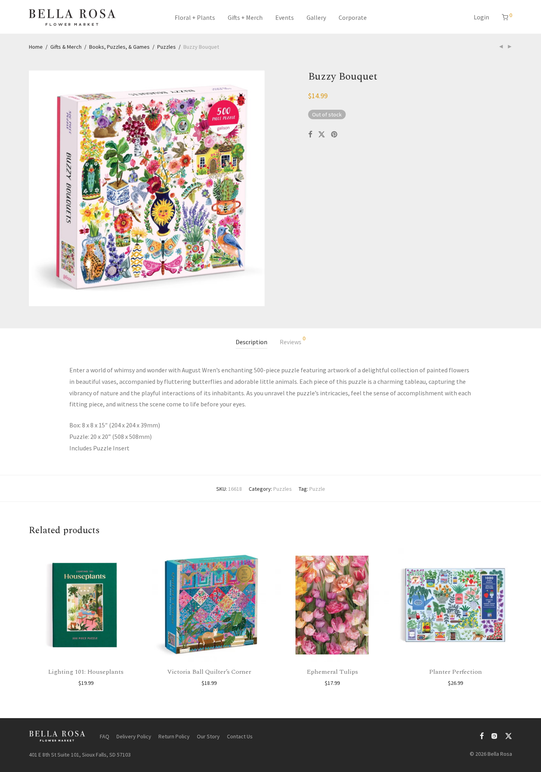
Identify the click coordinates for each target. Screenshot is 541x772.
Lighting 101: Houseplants (86, 672)
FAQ (104, 736)
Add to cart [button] (85, 682)
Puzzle (317, 488)
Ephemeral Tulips (332, 672)
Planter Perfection (455, 672)
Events (284, 17)
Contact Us (240, 736)
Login (481, 17)
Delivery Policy (133, 736)
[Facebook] (482, 735)
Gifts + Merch (245, 17)
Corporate (353, 17)
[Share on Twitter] (321, 135)
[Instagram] (494, 735)
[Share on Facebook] (310, 135)
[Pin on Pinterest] (334, 135)
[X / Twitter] (508, 735)
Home (36, 46)
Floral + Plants (195, 17)
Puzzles (166, 46)
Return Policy (174, 736)
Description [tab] (251, 342)
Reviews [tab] (292, 340)
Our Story (208, 736)
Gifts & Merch (66, 46)
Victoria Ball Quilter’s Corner (209, 672)
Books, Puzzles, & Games (119, 46)
